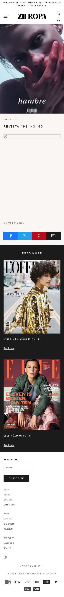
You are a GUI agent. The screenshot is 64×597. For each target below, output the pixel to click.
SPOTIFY (7, 548)
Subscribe (16, 478)
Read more (9, 348)
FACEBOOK (9, 543)
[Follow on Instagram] (5, 557)
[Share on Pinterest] (39, 236)
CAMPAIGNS (9, 505)
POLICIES (8, 529)
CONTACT (8, 518)
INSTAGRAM (9, 538)
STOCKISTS (9, 524)
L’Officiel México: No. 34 (22, 338)
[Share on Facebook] (11, 236)
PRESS (6, 513)
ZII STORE (8, 499)
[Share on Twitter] (25, 236)
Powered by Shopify (43, 573)
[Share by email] (53, 236)
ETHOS (7, 494)
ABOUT (7, 489)
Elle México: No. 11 (17, 435)
